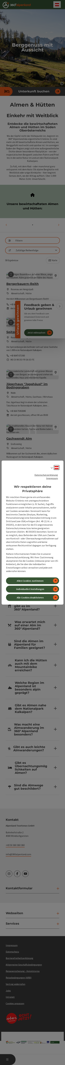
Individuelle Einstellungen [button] (30, 589)
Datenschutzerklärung (46, 474)
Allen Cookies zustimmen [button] (30, 580)
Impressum (52, 478)
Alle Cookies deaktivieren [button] (30, 597)
